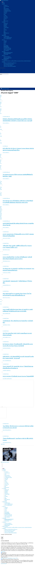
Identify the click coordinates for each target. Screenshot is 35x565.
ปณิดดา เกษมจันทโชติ (7, 49)
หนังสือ (5, 34)
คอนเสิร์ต (6, 496)
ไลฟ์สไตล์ (6, 507)
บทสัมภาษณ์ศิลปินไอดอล (8, 37)
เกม (5, 497)
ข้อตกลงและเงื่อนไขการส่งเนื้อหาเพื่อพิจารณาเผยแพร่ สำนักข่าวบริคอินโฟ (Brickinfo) (18, 527)
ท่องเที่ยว (6, 508)
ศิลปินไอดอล (4, 35)
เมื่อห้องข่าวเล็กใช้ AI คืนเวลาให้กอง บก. (10, 62)
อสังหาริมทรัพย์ (6, 8)
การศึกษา (5, 13)
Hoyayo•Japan (6, 46)
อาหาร (5, 43)
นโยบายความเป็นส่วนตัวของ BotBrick (10, 66)
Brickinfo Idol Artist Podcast (8, 52)
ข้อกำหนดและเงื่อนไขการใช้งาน (10, 530)
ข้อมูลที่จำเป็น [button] (3, 551)
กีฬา (5, 486)
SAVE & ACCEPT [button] (4, 563)
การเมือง (5, 15)
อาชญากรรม (6, 17)
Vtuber (6, 498)
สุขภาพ (5, 44)
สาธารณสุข (5, 16)
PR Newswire (7, 487)
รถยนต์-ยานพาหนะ (7, 9)
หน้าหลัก (4, 469)
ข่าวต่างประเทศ (6, 6)
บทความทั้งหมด (6, 50)
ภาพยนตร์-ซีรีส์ (6, 27)
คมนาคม (5, 18)
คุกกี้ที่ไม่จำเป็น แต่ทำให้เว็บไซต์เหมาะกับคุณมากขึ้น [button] (9, 558)
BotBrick (3, 61)
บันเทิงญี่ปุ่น (5, 24)
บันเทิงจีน (5, 25)
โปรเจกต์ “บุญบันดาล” (7, 56)
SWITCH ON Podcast (7, 53)
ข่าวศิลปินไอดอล (6, 36)
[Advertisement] (17, 81)
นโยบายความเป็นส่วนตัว (7, 57)
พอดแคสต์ (3, 51)
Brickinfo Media (6, 58)
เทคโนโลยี (6, 478)
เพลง (4, 28)
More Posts (3, 444)
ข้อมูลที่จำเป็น (4, 552)
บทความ (3, 39)
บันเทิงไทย (5, 26)
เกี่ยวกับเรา (3, 55)
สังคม (4, 14)
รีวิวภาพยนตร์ (6, 45)
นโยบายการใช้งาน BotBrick (8, 65)
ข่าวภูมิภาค (5, 5)
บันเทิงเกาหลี (7, 489)
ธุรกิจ (4, 7)
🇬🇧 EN (4, 468)
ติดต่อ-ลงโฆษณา (4, 59)
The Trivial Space (6, 47)
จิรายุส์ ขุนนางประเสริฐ (7, 48)
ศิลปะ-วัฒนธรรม (7, 499)
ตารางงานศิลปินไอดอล (7, 38)
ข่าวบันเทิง (4, 488)
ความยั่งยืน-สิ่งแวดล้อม (8, 477)
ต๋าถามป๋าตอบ (6, 54)
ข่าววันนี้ (4, 470)
